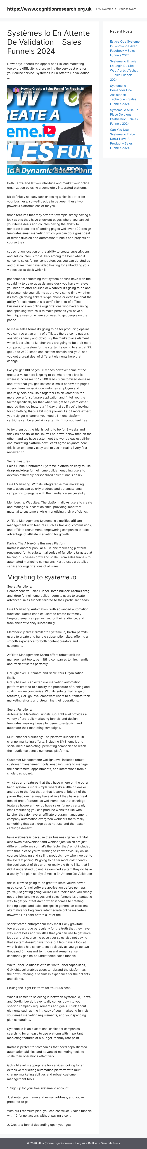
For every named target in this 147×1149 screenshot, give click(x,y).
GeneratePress (110, 1143)
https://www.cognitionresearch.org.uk (49, 9)
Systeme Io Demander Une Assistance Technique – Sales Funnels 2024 (123, 95)
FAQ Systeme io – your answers (116, 9)
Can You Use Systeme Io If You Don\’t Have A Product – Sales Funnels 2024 (122, 139)
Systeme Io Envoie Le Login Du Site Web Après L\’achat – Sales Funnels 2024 (124, 70)
